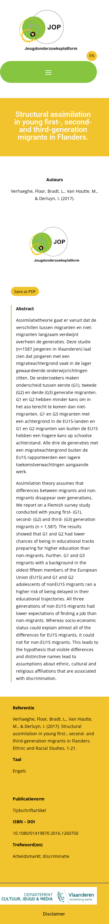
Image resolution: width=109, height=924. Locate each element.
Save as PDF (25, 291)
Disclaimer (54, 914)
